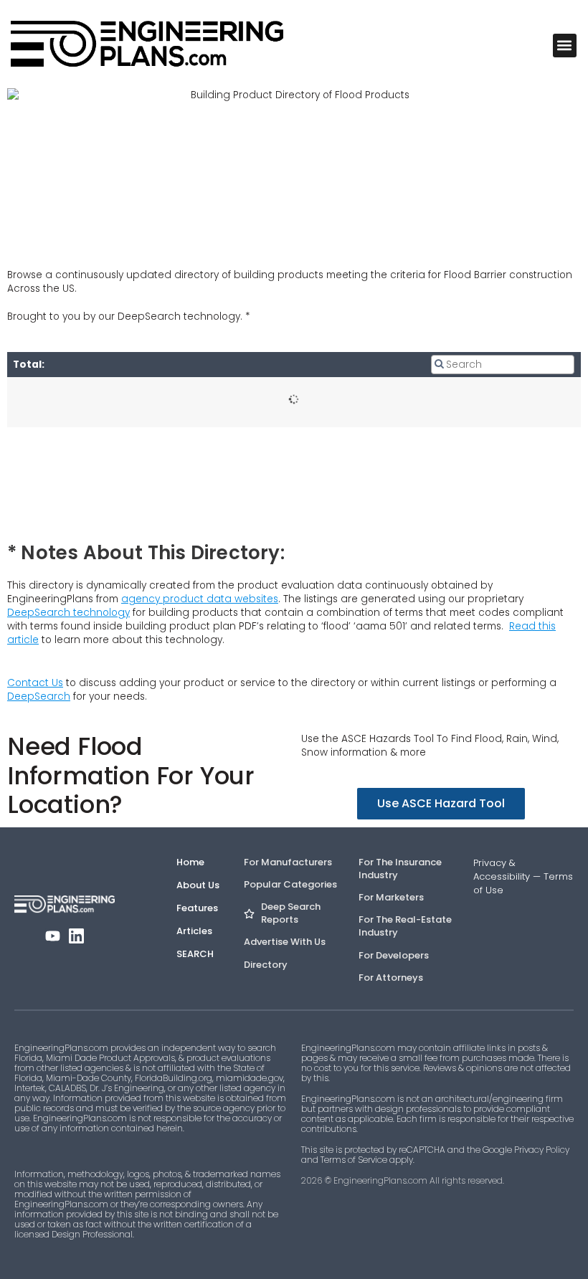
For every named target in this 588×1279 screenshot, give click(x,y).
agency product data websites (199, 599)
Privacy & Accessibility (501, 869)
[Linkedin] (76, 935)
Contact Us (35, 683)
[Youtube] (52, 935)
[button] (565, 45)
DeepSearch (38, 696)
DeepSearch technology (68, 612)
